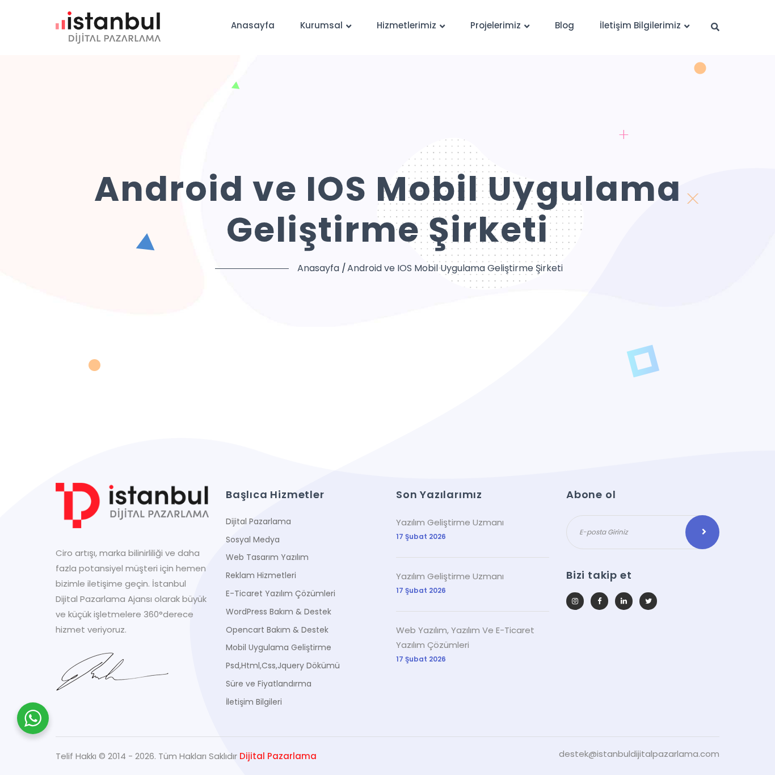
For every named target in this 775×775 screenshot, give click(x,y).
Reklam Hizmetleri (261, 575)
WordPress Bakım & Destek (278, 611)
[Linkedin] (624, 601)
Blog (564, 25)
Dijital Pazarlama (258, 521)
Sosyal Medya (253, 539)
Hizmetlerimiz (406, 25)
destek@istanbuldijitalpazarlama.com (639, 754)
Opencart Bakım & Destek (277, 629)
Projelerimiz (495, 25)
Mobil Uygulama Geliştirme (278, 647)
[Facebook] (599, 601)
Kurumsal (321, 25)
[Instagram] (575, 601)
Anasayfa (253, 25)
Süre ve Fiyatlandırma (268, 683)
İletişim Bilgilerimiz (640, 25)
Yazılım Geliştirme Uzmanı (450, 522)
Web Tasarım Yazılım (267, 557)
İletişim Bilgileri (254, 701)
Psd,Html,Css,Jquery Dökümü (283, 665)
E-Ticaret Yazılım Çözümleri (280, 593)
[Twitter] (648, 601)
